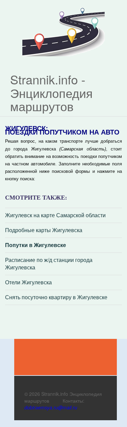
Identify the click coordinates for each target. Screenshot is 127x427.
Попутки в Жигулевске (35, 245)
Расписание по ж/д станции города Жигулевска (48, 263)
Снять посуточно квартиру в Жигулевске (56, 297)
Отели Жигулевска (28, 282)
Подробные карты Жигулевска (43, 230)
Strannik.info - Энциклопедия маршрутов (51, 92)
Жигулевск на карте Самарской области (55, 215)
